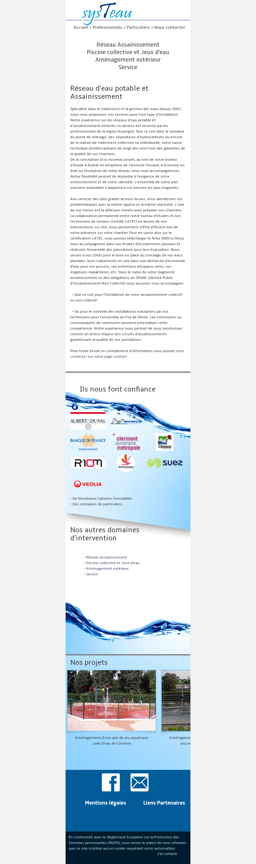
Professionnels (107, 27)
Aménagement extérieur (128, 59)
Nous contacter (169, 27)
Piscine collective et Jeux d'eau (128, 52)
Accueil (81, 27)
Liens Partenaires (164, 803)
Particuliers (138, 27)
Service (128, 67)
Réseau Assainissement (128, 44)
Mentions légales (105, 803)
